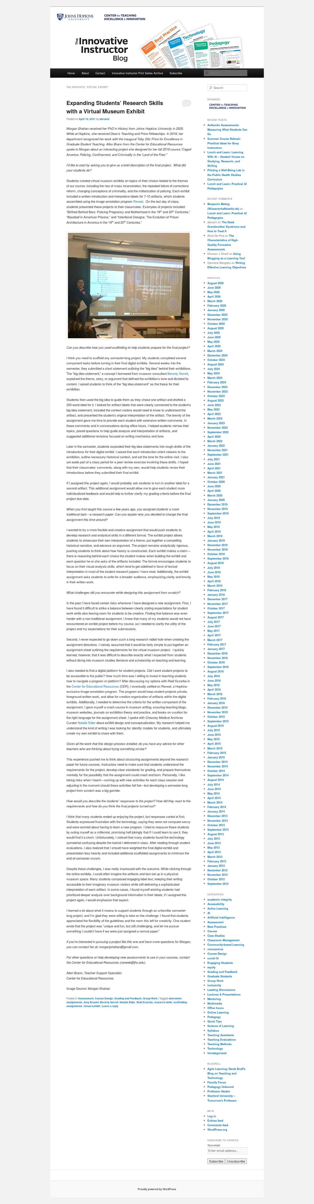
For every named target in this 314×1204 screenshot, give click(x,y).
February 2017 (216, 644)
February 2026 (216, 305)
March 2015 (214, 748)
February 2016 (216, 698)
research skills (163, 1002)
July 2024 (213, 369)
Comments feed (217, 1125)
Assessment (86, 998)
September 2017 (218, 613)
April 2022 (214, 436)
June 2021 (214, 464)
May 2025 (213, 342)
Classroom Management (223, 940)
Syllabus (213, 1030)
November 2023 (217, 391)
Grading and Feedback (128, 998)
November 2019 (217, 509)
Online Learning (218, 1012)
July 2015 (213, 730)
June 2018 (214, 572)
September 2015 (218, 721)
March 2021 (214, 473)
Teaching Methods (219, 1044)
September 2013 (218, 829)
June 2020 (214, 486)
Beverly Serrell (177, 373)
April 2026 (214, 296)
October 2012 (216, 879)
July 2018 (213, 568)
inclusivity (214, 985)
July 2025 (213, 333)
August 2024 (215, 364)
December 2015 (217, 707)
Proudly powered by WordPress (157, 1189)
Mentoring (214, 999)
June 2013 (214, 843)
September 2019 (218, 513)
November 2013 (217, 820)
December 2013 (217, 816)
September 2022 (218, 432)
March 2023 (214, 418)
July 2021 (213, 459)
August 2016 (215, 671)
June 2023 (214, 405)
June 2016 (214, 680)
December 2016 (217, 653)
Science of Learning (220, 1026)
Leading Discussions (221, 990)
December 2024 (217, 355)
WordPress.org (217, 1129)
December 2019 (217, 504)
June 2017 (214, 626)
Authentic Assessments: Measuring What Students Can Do (227, 129)
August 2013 (215, 834)
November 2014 (217, 766)
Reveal (138, 201)
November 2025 (217, 319)
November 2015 (217, 712)
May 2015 (213, 739)
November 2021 (217, 450)
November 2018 (217, 549)
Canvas (212, 931)
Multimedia (214, 1003)
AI (208, 913)
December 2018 (217, 545)
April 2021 (214, 468)
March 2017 (214, 640)
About (85, 73)
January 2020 (216, 500)
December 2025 (217, 315)
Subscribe (176, 73)
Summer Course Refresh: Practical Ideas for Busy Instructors (224, 143)
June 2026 (214, 287)
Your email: (213, 1145)
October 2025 (216, 324)
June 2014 (214, 789)
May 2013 (213, 847)
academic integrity (219, 899)
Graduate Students (219, 976)
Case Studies (216, 936)
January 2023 (216, 423)
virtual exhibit (92, 1006)
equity (211, 967)
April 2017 (214, 635)
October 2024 (216, 360)
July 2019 (213, 518)
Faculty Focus (216, 1082)
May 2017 (213, 631)
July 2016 (213, 676)
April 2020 (214, 491)
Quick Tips (214, 1021)
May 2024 (213, 373)
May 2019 (213, 527)
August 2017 (215, 617)
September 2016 (218, 667)
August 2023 (215, 400)
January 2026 (216, 310)
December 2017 (217, 599)
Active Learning (217, 908)
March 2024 (214, 378)
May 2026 (213, 292)
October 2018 (216, 554)
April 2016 (214, 689)
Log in (211, 1116)
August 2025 (215, 328)
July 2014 (213, 784)
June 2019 (214, 522)
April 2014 (214, 798)
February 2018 (216, 590)
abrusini (104, 119)
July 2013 (213, 838)
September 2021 (218, 454)
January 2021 (216, 477)
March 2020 (214, 495)
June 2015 (214, 735)
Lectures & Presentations (224, 994)
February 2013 (216, 861)
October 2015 (216, 717)
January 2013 (216, 866)
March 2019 (214, 536)
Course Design (104, 998)
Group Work (150, 998)
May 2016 (213, 685)
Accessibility (215, 904)
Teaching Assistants (220, 1035)
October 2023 (216, 396)
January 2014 (216, 811)
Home (71, 73)
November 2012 (217, 875)
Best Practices (216, 927)
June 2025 (214, 337)
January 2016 (216, 703)
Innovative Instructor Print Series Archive (137, 73)
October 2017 (216, 608)
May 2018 (213, 577)
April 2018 (214, 581)
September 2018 (218, 558)
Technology (215, 1048)
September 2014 (218, 775)
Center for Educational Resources (95, 686)
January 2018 (216, 594)
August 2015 (215, 726)
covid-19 (213, 958)
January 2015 (216, 757)
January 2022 (216, 445)
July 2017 (213, 622)
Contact (100, 73)
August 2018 (215, 563)
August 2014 (215, 780)
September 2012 (218, 884)
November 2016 (217, 658)
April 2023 (214, 414)
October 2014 (216, 771)
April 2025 (214, 346)
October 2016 (216, 662)
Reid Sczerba (144, 1002)
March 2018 (214, 586)
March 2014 (214, 802)
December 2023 (217, 387)
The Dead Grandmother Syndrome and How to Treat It (226, 226)
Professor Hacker (218, 1091)
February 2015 (216, 753)
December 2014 (217, 762)
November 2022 (217, 427)
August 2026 (215, 283)
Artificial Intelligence (221, 917)
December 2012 (217, 870)
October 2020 (216, 482)
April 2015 (214, 744)
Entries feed (215, 1120)
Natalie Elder (86, 722)
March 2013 (214, 857)
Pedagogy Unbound (220, 1087)
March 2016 (214, 694)
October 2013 (216, 825)
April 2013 (214, 852)
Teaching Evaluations (221, 1039)
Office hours (215, 1008)
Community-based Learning (225, 945)
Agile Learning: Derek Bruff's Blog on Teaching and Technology (226, 1073)
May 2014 (213, 793)
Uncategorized (216, 1053)
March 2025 (214, 351)
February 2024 (216, 382)
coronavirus (215, 949)
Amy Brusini (91, 1002)
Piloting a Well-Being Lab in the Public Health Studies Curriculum (226, 174)
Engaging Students (220, 963)
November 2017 (217, 604)
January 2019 (216, 540)
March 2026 (214, 301)
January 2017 (216, 649)
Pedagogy (214, 1017)
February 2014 (216, 807)
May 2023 (213, 409)
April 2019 (214, 531)
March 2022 (214, 441)
